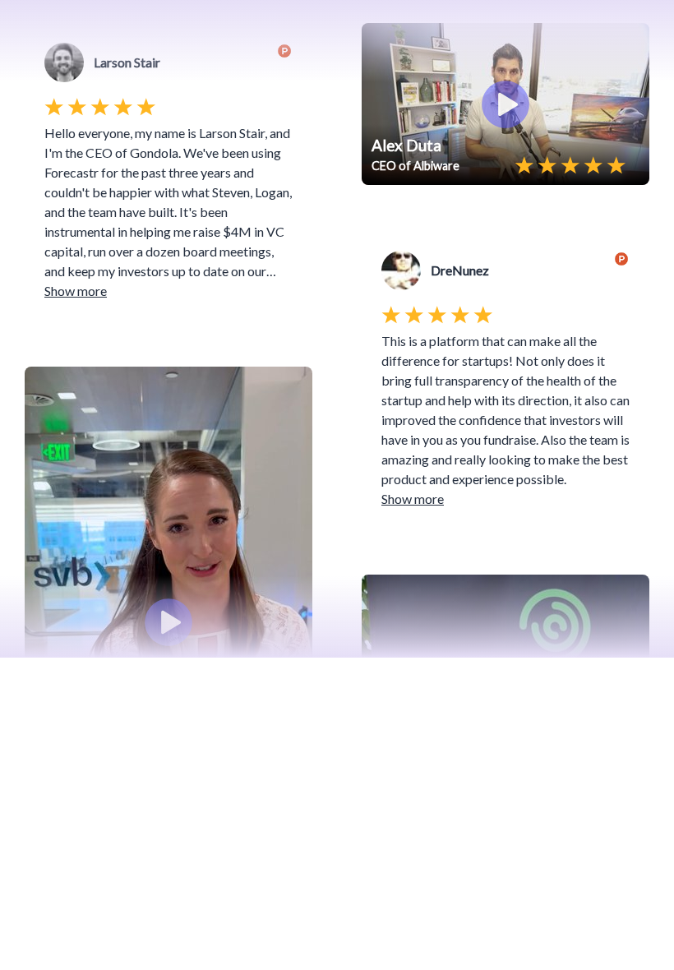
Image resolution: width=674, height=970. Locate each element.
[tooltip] (42, 384)
